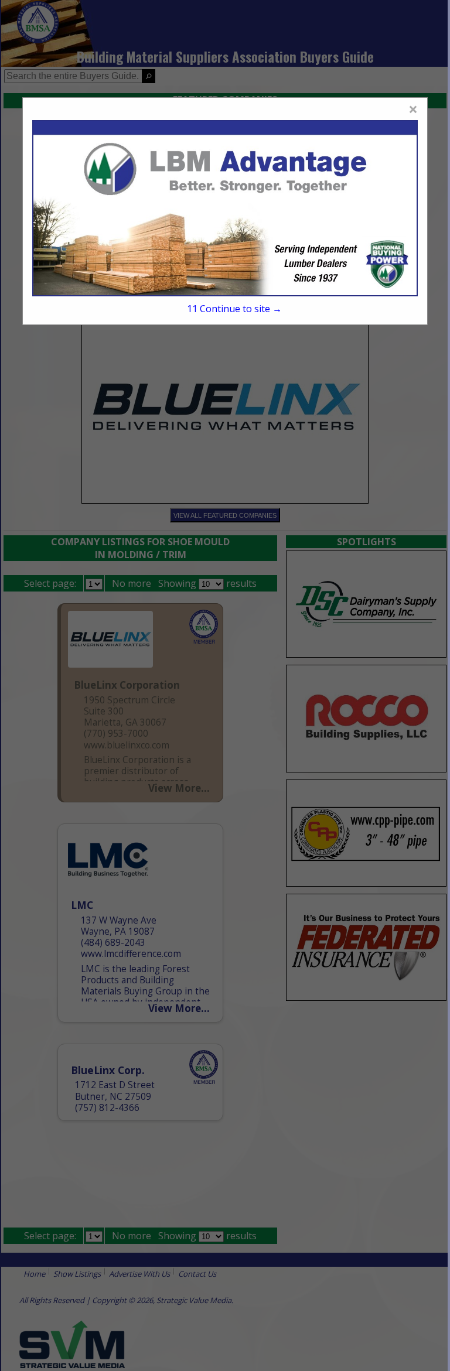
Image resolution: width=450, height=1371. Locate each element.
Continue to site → (234, 308)
